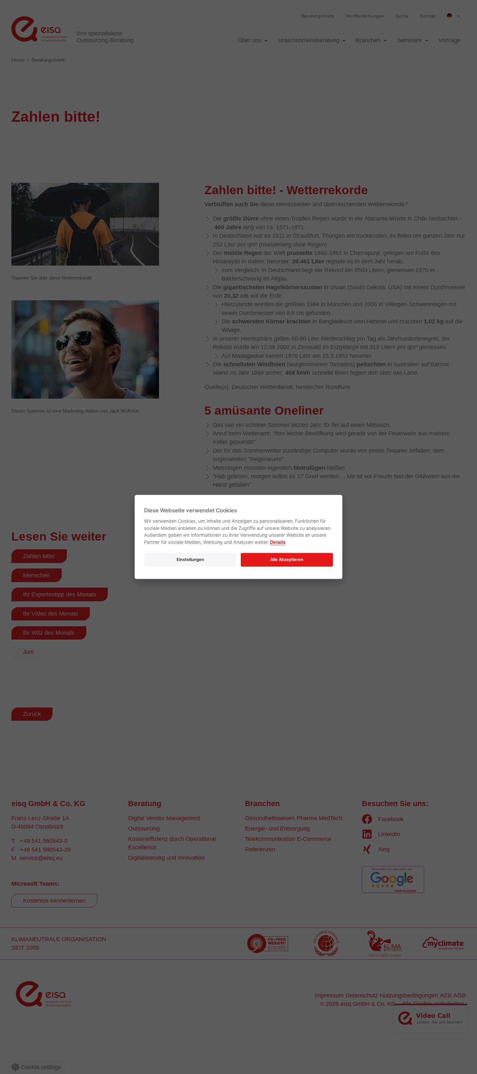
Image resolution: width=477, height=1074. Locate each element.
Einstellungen (190, 559)
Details (278, 542)
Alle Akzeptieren (286, 559)
